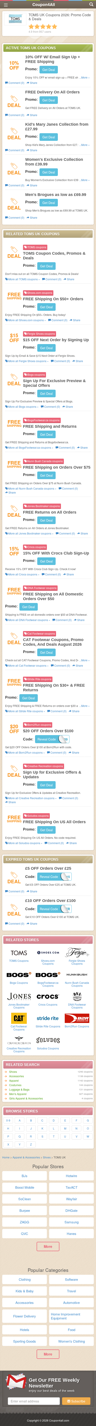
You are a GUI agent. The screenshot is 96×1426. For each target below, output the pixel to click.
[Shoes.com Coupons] (48, 952)
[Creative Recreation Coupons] (19, 1039)
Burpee (24, 1210)
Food (71, 1329)
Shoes (13, 1071)
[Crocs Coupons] (48, 996)
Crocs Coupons (47, 1004)
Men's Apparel (18, 1094)
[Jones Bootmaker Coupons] (19, 996)
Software (71, 1279)
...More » (84, 77)
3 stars (43, 26)
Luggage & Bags (19, 1089)
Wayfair (71, 1198)
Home (6, 1157)
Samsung (72, 1222)
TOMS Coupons (19, 960)
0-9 (8, 1120)
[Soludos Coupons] (48, 1039)
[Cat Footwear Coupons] (19, 1017)
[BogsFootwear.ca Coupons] (48, 974)
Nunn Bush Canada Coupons (77, 984)
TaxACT (71, 1187)
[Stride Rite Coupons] (48, 1017)
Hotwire (71, 1175)
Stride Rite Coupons (48, 1026)
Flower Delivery (24, 1316)
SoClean (24, 1198)
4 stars (48, 26)
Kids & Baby (25, 1291)
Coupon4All (43, 4)
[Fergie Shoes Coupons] (77, 952)
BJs (24, 1175)
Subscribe (77, 1401)
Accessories (16, 1076)
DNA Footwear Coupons (77, 1005)
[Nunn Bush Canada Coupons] (77, 974)
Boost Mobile (24, 1187)
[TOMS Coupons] (19, 952)
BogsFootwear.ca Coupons (48, 984)
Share (33, 83)
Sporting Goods (24, 1341)
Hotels (24, 1329)
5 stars (54, 26)
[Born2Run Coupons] (77, 1017)
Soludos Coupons (48, 1048)
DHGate (71, 1210)
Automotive (71, 1302)
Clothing (25, 1279)
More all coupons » (24, 279)
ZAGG (24, 1222)
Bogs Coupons (19, 982)
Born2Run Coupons (77, 1026)
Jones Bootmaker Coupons (18, 1005)
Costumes (15, 1085)
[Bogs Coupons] (19, 974)
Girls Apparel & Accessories (26, 1098)
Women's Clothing (71, 1341)
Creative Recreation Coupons (19, 1049)
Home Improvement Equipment (65, 1316)
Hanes (71, 1233)
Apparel (14, 1080)
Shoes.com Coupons (48, 962)
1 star (31, 26)
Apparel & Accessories (26, 1157)
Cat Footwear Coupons (19, 1027)
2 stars (37, 26)
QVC (24, 1233)
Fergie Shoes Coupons (77, 962)
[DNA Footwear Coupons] (77, 996)
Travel (71, 1291)
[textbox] (34, 1401)
